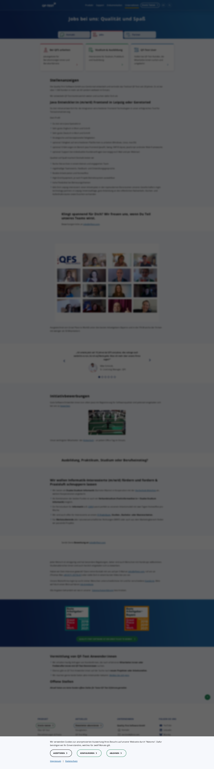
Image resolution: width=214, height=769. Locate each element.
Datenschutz (71, 761)
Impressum (55, 761)
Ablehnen (114, 753)
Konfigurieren (87, 753)
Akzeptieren (59, 753)
